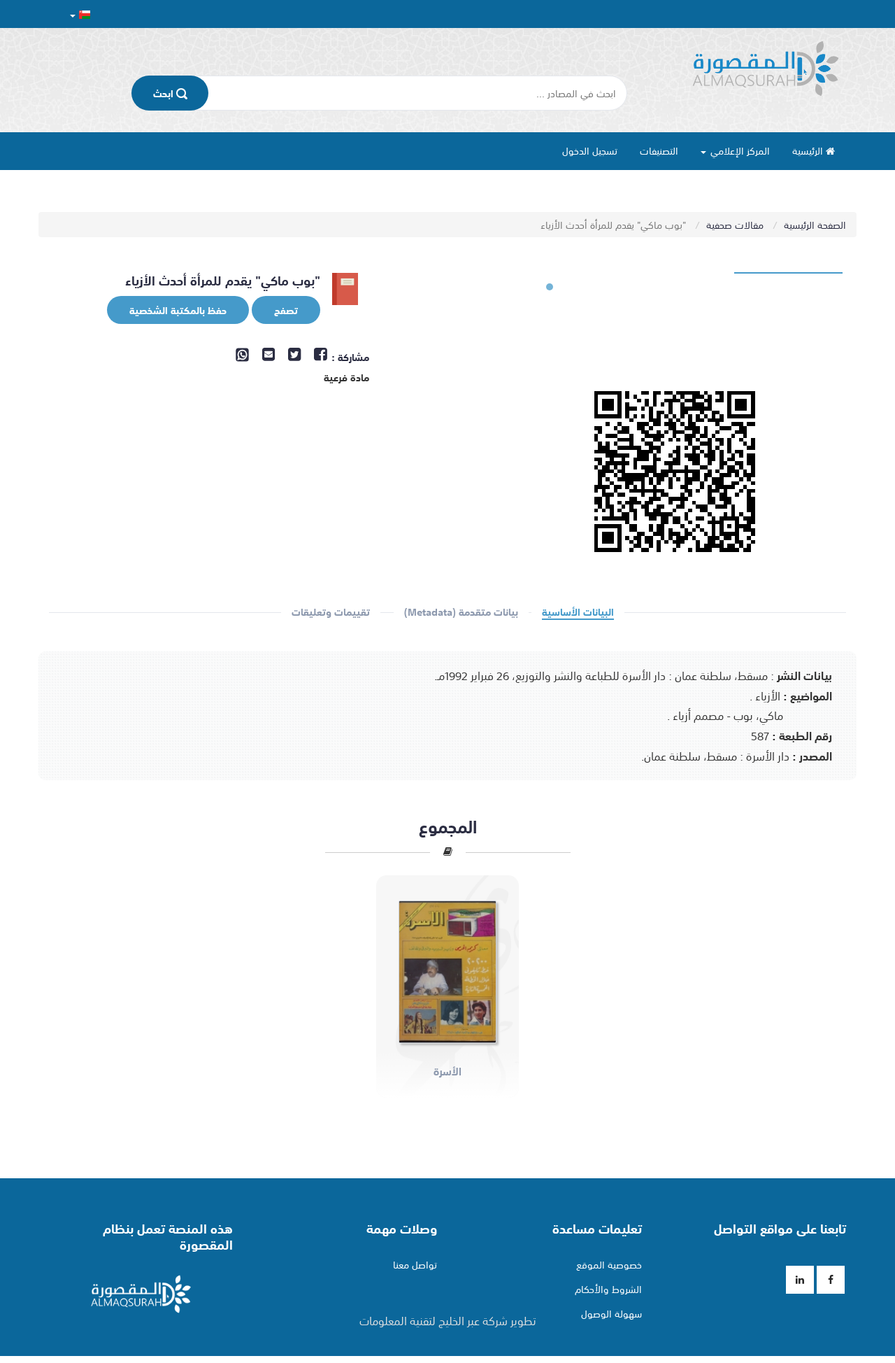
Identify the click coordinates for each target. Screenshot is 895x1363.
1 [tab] (549, 286)
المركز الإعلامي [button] (739, 150)
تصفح (286, 310)
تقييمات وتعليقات (331, 612)
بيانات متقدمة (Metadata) (461, 612)
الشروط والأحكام (608, 1289)
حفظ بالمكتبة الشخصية (178, 310)
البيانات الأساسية (578, 612)
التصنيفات (659, 150)
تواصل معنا (415, 1264)
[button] (80, 14)
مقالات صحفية (736, 225)
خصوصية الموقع (609, 1264)
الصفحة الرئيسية (815, 225)
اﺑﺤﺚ (164, 93)
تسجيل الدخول (589, 150)
